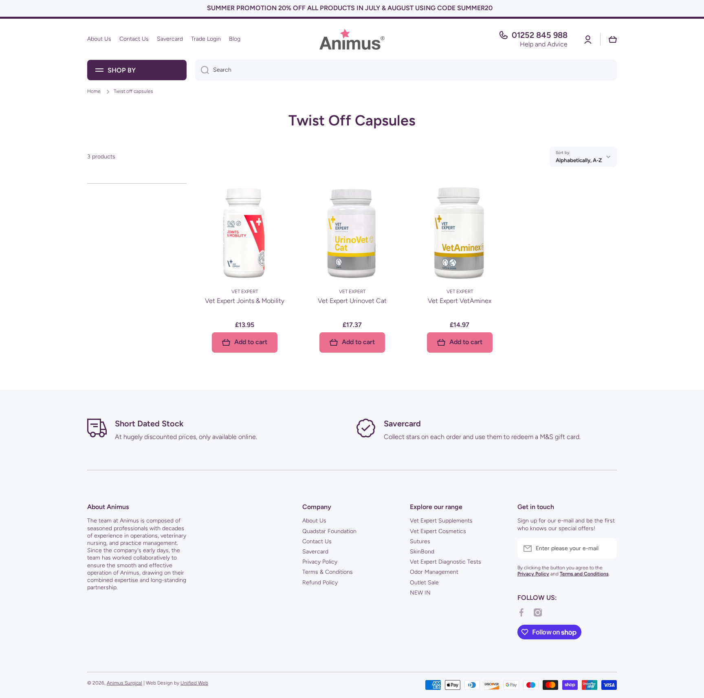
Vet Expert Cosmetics (438, 531)
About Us (314, 520)
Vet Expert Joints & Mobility (244, 301)
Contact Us (317, 541)
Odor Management (434, 571)
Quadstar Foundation (329, 531)
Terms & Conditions (327, 571)
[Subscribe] (606, 548)
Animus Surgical (124, 683)
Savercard (315, 551)
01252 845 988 (540, 35)
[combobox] (406, 70)
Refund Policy (320, 582)
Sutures (420, 541)
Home (94, 91)
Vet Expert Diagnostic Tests (445, 561)
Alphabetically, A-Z (579, 160)
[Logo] (352, 39)
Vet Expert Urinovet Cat (352, 301)
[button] (613, 39)
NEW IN (420, 592)
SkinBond (422, 551)
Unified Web (194, 683)
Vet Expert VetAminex (459, 301)
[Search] (202, 70)
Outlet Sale (424, 582)
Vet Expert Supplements (441, 520)
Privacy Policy (319, 561)
